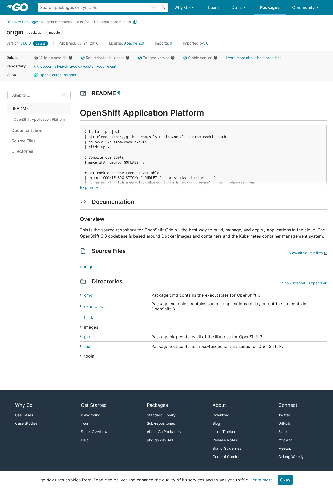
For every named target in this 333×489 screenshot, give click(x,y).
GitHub (284, 423)
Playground (90, 415)
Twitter (284, 415)
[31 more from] (80, 346)
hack (88, 317)
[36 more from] (80, 355)
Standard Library (161, 415)
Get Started (94, 405)
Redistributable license (105, 57)
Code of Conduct (227, 456)
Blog (216, 423)
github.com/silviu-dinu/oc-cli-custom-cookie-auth (89, 22)
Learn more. (262, 479)
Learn (213, 7)
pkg (88, 336)
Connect (287, 405)
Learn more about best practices (253, 57)
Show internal (293, 283)
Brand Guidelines (227, 448)
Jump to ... (21, 95)
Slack (283, 431)
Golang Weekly (291, 456)
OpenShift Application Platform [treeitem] (40, 119)
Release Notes (225, 440)
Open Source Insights (57, 75)
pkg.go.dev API (160, 440)
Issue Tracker (224, 431)
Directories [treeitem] (22, 151)
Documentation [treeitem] (26, 130)
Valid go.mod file (53, 57)
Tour (84, 423)
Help (85, 440)
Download (221, 415)
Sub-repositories (161, 423)
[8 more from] (80, 294)
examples (93, 306)
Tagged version (156, 57)
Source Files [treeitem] (23, 140)
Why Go (182, 7)
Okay (285, 479)
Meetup (284, 448)
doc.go (87, 266)
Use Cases (24, 415)
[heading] (22, 7)
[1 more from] (80, 326)
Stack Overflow (94, 431)
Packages (270, 7)
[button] (36, 58)
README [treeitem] (20, 108)
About (219, 405)
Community (303, 7)
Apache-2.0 (134, 43)
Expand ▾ (89, 187)
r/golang (285, 440)
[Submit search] (163, 7)
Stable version (200, 57)
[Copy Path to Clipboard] (135, 22)
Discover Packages (22, 22)
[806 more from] (80, 336)
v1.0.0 (19, 43)
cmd (88, 295)
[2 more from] (80, 306)
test (88, 346)
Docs (237, 7)
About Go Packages (164, 431)
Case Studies (26, 423)
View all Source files (306, 253)
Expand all (318, 283)
